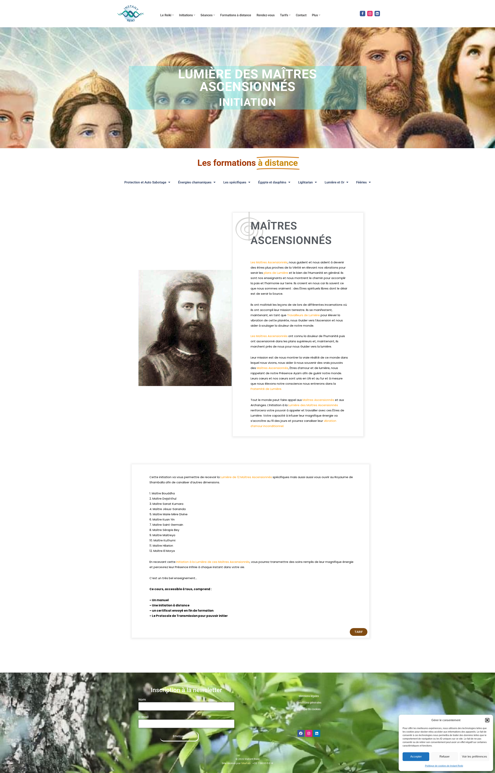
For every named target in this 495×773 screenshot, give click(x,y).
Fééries (361, 182)
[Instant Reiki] (130, 13)
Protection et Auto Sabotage (145, 182)
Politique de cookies (309, 709)
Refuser (445, 756)
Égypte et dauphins (272, 182)
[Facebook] (362, 13)
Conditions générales (308, 702)
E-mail (143, 717)
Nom (142, 699)
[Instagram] (370, 13)
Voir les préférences (474, 756)
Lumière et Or (334, 182)
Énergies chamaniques (195, 182)
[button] (487, 720)
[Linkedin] (377, 13)
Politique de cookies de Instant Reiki (444, 765)
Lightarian (305, 182)
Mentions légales (309, 696)
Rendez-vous (266, 15)
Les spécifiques (234, 182)
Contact (301, 15)
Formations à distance (235, 15)
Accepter (416, 756)
